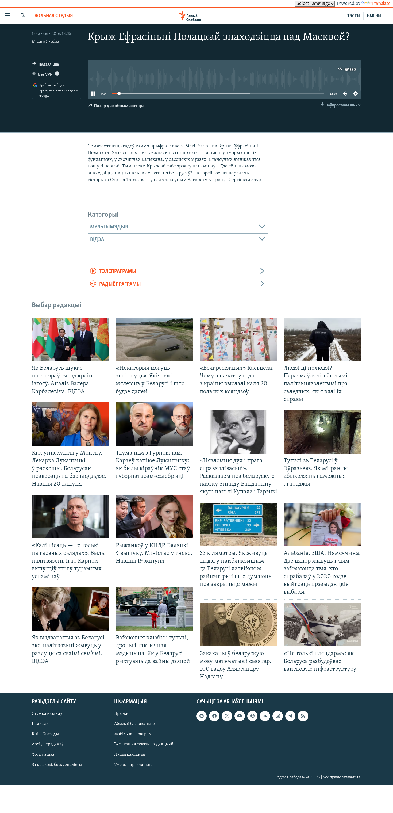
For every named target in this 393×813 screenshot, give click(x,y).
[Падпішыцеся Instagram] (277, 716)
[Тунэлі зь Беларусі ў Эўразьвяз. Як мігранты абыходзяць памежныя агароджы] (322, 432)
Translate (381, 3)
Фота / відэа (43, 755)
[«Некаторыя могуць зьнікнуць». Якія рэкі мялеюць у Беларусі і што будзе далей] (154, 339)
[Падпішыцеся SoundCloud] (265, 716)
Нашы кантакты (129, 755)
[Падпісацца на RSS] (303, 716)
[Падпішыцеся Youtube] (239, 716)
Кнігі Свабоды (45, 734)
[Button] (45, 65)
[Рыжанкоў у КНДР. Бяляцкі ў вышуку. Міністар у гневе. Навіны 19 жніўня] (154, 516)
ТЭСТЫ (353, 16)
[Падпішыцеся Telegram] (290, 716)
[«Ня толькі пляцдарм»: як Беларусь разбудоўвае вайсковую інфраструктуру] (322, 624)
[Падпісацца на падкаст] (252, 716)
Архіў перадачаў (48, 744)
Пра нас (121, 714)
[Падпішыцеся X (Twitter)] (227, 716)
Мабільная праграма (134, 734)
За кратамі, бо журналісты (57, 765)
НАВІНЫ (374, 16)
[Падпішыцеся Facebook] (214, 716)
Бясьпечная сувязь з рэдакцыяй (144, 744)
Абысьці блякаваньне (134, 724)
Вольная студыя (53, 16)
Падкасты (41, 724)
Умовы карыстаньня (133, 765)
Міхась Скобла (45, 42)
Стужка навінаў (47, 714)
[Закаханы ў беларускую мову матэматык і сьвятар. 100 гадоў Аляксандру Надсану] (238, 624)
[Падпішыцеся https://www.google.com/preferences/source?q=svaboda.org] (201, 716)
